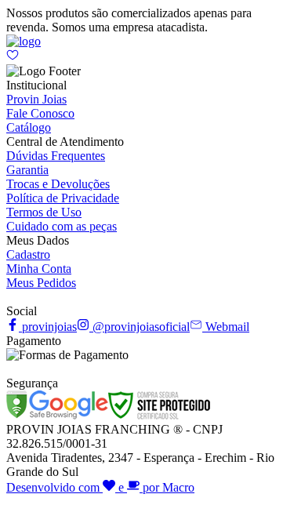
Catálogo (28, 127)
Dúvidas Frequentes (55, 155)
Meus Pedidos (41, 282)
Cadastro (28, 254)
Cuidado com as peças (61, 226)
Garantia (27, 169)
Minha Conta (38, 268)
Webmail (225, 326)
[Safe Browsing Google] (57, 415)
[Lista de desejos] (12, 57)
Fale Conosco (40, 113)
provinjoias (48, 326)
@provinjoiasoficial (139, 326)
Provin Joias (36, 99)
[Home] (23, 41)
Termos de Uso (44, 212)
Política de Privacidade (62, 198)
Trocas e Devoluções (58, 184)
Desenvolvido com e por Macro (100, 487)
